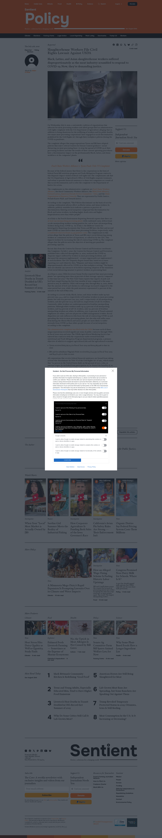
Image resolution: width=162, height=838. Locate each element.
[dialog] (81, 419)
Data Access (81, 467)
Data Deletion (70, 467)
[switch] (104, 408)
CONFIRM (67, 460)
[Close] (113, 371)
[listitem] (81, 404)
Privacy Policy (92, 467)
